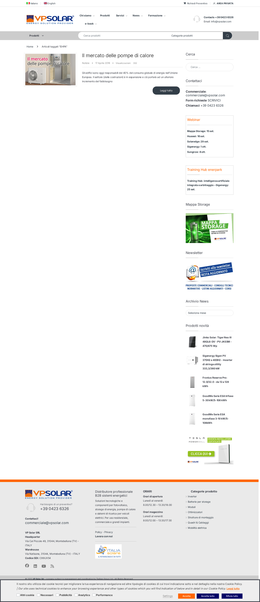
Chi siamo (85, 15)
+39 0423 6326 (212, 105)
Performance (104, 595)
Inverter (192, 496)
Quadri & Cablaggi (198, 522)
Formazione (155, 15)
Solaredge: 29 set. (198, 141)
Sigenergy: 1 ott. (196, 146)
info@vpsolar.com (221, 21)
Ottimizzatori (195, 512)
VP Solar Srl (38, 579)
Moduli (191, 506)
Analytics (84, 595)
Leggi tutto (166, 90)
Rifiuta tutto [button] (232, 596)
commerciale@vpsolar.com (205, 95)
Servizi (120, 15)
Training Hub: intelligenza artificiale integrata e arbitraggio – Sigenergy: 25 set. (208, 185)
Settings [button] (168, 596)
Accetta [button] (186, 596)
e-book (89, 23)
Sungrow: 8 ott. (196, 151)
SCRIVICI (214, 100)
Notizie (85, 63)
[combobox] (123, 35)
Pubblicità (65, 595)
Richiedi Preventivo (197, 3)
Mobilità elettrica (197, 527)
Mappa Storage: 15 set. (200, 131)
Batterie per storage (199, 501)
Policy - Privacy (104, 532)
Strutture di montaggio (200, 517)
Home (30, 46)
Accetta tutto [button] (208, 596)
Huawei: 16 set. (196, 136)
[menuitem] (32, 3)
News (136, 15)
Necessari (47, 595)
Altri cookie (27, 595)
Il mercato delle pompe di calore (118, 55)
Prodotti (105, 15)
